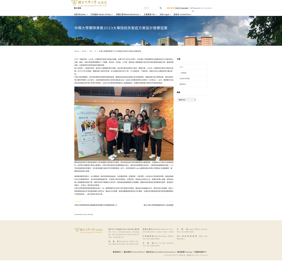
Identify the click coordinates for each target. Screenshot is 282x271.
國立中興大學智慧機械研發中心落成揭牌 (158, 205)
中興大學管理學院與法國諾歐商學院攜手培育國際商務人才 (95, 205)
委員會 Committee (182, 14)
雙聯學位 (183, 84)
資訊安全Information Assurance (160, 252)
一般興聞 (183, 73)
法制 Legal (164, 14)
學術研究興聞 (185, 78)
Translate (208, 8)
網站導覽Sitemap (184, 252)
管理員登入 (117, 252)
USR (181, 67)
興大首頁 (77, 8)
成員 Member (80, 14)
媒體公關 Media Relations (127, 14)
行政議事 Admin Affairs (101, 14)
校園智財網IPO (200, 252)
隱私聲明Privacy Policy (134, 252)
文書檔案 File (149, 14)
